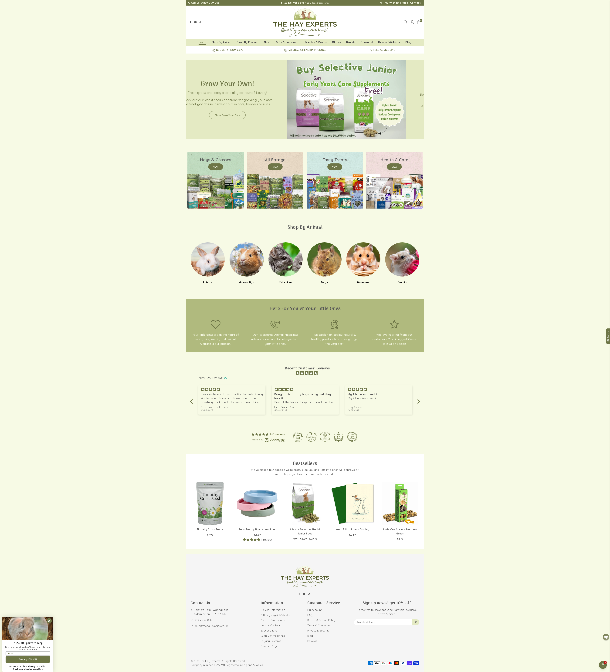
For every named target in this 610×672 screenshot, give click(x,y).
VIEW (215, 166)
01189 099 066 (202, 619)
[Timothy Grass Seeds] (210, 503)
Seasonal (367, 42)
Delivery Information (273, 609)
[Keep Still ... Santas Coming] (352, 503)
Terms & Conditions (319, 625)
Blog (408, 42)
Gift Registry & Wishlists (275, 615)
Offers (336, 42)
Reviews (312, 641)
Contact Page (269, 646)
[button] (418, 22)
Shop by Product (247, 42)
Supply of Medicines (273, 635)
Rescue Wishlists (389, 42)
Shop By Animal (221, 42)
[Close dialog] (49, 621)
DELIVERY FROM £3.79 (230, 49)
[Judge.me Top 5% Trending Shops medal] (352, 437)
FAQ (309, 615)
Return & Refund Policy (321, 620)
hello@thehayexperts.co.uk (211, 626)
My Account (314, 609)
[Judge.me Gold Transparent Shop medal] (311, 437)
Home (202, 42)
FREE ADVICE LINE (383, 49)
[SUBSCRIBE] (415, 622)
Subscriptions (269, 630)
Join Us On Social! (271, 625)
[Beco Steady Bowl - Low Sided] (257, 503)
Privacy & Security (318, 630)
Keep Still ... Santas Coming (352, 529)
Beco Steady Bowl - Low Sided (257, 529)
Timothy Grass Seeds (210, 529)
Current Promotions (273, 620)
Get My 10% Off (28, 659)
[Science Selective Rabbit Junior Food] (305, 503)
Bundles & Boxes (315, 42)
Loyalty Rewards (271, 641)
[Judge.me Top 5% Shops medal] (338, 437)
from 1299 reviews (210, 378)
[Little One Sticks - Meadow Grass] (400, 503)
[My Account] (412, 22)
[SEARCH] (405, 22)
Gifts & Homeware (287, 42)
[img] (306, 373)
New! (267, 42)
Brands (350, 42)
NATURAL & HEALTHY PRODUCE (306, 49)
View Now (364, 120)
